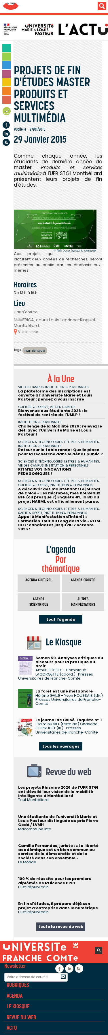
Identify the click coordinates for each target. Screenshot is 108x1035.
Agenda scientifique (38, 602)
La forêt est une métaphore (64, 691)
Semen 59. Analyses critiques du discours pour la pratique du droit (69, 662)
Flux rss (6, 142)
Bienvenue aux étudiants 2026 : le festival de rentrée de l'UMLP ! (53, 412)
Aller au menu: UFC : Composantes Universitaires (11, 6)
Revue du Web (21, 1017)
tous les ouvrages (60, 746)
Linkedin (6, 133)
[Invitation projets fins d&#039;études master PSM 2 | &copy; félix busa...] (55, 229)
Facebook (6, 125)
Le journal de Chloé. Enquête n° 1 (68, 720)
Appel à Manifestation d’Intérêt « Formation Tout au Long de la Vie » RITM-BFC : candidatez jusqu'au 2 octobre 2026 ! (60, 523)
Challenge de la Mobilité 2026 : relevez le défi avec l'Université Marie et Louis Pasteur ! (60, 430)
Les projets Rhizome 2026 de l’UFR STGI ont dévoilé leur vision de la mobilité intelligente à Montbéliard (58, 791)
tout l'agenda (60, 619)
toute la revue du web (61, 926)
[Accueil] (55, 29)
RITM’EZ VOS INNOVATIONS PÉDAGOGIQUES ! (44, 471)
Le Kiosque (18, 1006)
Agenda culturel (38, 580)
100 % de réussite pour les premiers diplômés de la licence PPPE (54, 880)
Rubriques (18, 984)
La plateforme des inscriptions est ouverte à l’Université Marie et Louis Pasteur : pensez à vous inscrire (55, 395)
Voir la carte (28, 332)
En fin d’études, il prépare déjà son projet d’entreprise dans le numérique (58, 905)
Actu (12, 1027)
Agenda (7, 112)
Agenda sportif (83, 580)
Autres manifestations (83, 602)
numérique (34, 350)
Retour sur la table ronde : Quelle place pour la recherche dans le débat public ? (60, 451)
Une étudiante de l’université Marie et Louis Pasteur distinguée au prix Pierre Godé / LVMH (58, 821)
